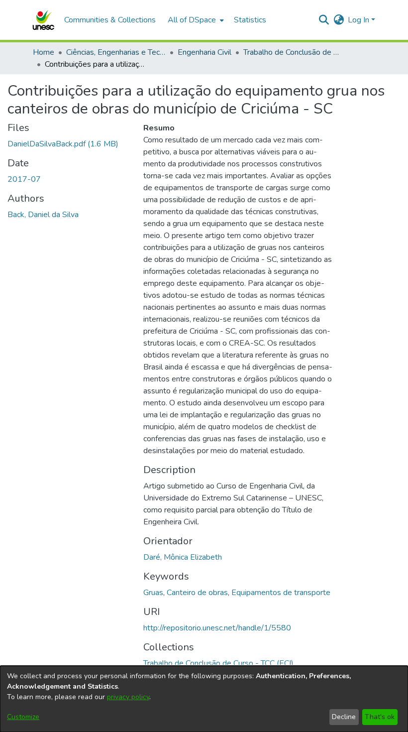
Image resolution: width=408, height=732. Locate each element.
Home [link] (43, 52)
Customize (23, 717)
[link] (62, 143)
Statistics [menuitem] (250, 19)
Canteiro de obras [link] (197, 592)
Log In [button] (359, 19)
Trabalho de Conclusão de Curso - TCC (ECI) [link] (293, 52)
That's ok (380, 717)
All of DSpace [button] (192, 19)
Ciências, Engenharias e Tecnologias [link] (116, 52)
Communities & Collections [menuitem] (110, 19)
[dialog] (204, 699)
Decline (344, 717)
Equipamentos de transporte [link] (280, 592)
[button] (43, 20)
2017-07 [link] (24, 179)
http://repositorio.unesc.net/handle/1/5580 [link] (217, 627)
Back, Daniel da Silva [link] (43, 214)
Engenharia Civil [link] (204, 52)
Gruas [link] (153, 592)
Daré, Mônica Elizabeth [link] (182, 557)
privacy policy (128, 697)
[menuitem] (195, 20)
